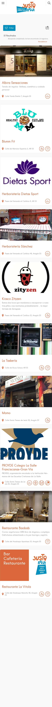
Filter (11, 28)
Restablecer (42, 41)
